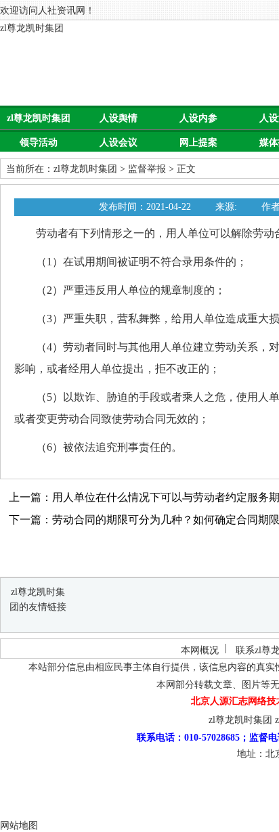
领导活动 (39, 142)
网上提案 (198, 142)
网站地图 (19, 825)
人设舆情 (118, 118)
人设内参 (198, 118)
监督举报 (147, 169)
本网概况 (200, 650)
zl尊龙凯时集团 (32, 28)
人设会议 (118, 142)
